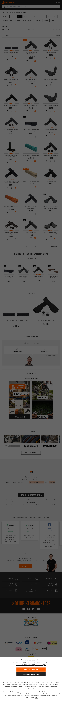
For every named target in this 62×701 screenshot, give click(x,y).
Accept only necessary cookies (31, 674)
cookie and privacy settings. (31, 665)
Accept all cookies (29, 669)
